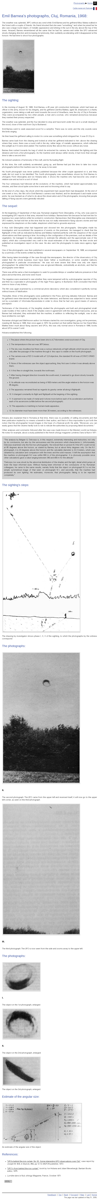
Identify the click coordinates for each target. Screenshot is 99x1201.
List (88, 1195)
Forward (74, 1195)
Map (82, 1195)
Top (60, 1195)
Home (90, 3)
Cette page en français (83, 8)
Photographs (79, 3)
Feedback (52, 1195)
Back (66, 1195)
